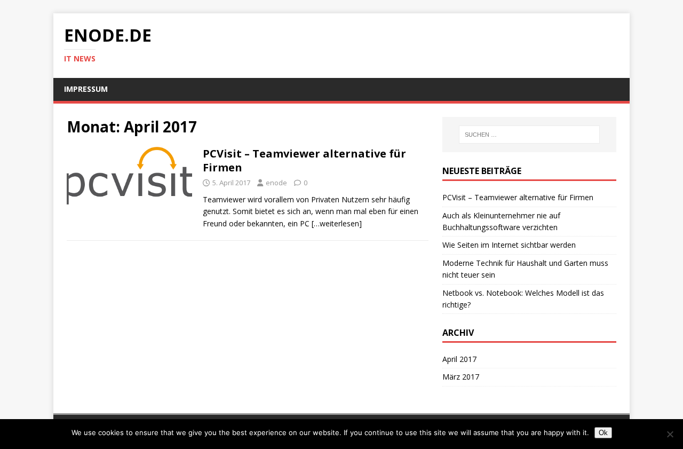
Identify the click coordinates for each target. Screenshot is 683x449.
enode (276, 182)
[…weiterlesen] (337, 223)
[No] (669, 434)
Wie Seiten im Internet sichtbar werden (509, 245)
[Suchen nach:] (529, 134)
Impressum (86, 89)
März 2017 (460, 377)
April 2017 (459, 359)
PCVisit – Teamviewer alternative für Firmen (304, 160)
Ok (603, 433)
